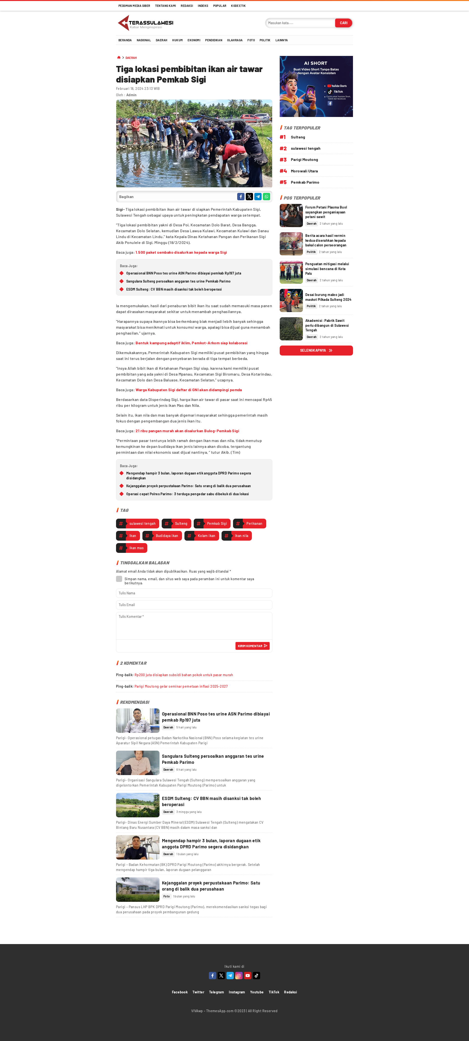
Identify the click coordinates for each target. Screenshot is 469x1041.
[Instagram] (239, 975)
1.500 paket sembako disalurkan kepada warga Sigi (181, 252)
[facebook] (241, 196)
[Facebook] (212, 975)
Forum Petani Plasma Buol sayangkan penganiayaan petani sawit (326, 212)
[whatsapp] (266, 196)
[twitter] (249, 196)
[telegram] (258, 196)
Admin (131, 95)
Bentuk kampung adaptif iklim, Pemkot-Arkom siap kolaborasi (191, 342)
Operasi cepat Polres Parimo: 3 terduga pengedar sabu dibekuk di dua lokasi (187, 494)
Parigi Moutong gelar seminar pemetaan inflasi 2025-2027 (181, 686)
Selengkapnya (313, 350)
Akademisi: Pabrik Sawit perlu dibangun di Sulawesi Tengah (327, 325)
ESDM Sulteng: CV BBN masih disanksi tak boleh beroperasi (174, 289)
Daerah (131, 57)
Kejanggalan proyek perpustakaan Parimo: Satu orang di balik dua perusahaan (188, 486)
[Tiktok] (256, 975)
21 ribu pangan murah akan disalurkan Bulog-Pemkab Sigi (187, 430)
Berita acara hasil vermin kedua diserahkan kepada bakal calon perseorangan (326, 240)
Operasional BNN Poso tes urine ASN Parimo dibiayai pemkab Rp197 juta (183, 273)
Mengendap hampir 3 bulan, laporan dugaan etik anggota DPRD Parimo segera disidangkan (188, 475)
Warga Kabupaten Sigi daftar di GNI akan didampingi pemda (189, 389)
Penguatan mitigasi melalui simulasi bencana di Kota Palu (327, 268)
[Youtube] (247, 975)
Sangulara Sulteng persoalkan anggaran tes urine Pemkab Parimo (178, 281)
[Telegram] (230, 975)
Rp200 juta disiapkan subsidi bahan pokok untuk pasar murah (184, 675)
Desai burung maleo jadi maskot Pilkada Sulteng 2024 (328, 296)
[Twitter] (221, 975)
